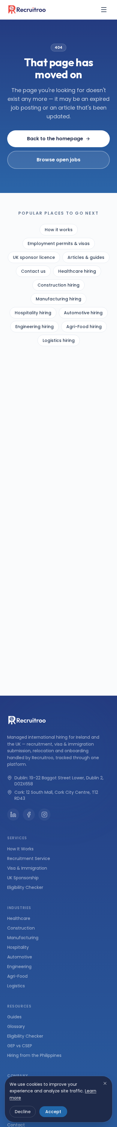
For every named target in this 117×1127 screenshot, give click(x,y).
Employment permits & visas (59, 244)
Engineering (19, 967)
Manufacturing (22, 938)
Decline (23, 1112)
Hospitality (18, 947)
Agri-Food (17, 976)
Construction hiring (59, 285)
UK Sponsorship (23, 878)
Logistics (16, 986)
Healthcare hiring (77, 271)
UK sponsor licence (34, 257)
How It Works (20, 849)
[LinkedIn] (13, 815)
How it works (59, 230)
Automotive (19, 957)
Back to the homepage (55, 138)
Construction (21, 928)
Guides (14, 1017)
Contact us (33, 271)
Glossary (16, 1026)
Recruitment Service (28, 858)
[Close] (105, 1083)
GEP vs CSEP (19, 1046)
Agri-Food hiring (84, 327)
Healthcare (18, 918)
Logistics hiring (59, 340)
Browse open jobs (58, 159)
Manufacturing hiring (58, 299)
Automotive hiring (83, 313)
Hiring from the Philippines (34, 1055)
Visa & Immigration (27, 868)
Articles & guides (86, 257)
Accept (53, 1112)
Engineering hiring (34, 327)
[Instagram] (44, 815)
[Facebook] (29, 815)
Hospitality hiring (33, 313)
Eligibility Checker (25, 887)
